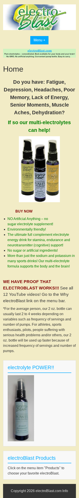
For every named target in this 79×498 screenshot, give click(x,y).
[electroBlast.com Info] (39, 29)
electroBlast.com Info (52, 491)
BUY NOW (23, 211)
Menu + (39, 40)
